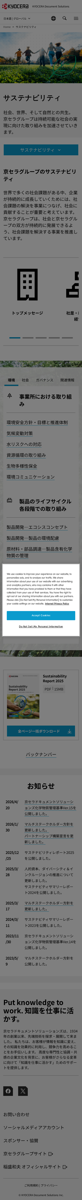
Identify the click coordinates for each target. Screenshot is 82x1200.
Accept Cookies (41, 615)
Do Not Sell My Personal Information (41, 626)
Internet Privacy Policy (57, 603)
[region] (41, 600)
